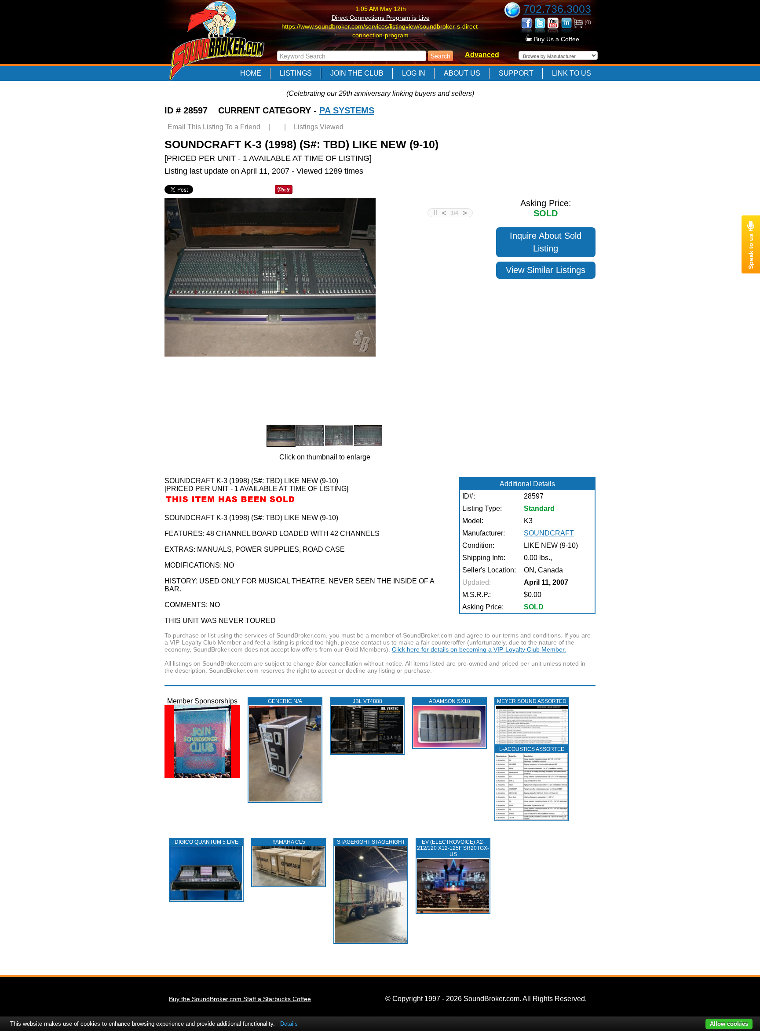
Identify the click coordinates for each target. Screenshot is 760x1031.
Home (250, 73)
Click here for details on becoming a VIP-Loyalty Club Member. (479, 649)
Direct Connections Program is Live (381, 17)
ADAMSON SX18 (449, 701)
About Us (462, 73)
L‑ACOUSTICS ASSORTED (532, 749)
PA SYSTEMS (346, 110)
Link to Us (571, 73)
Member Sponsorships (202, 701)
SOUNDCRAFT (549, 533)
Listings (296, 73)
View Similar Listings (545, 270)
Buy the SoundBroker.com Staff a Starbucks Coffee (240, 998)
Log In (413, 73)
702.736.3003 (557, 9)
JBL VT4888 (367, 701)
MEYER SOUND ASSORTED (531, 701)
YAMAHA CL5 (288, 842)
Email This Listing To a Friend (214, 127)
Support (516, 73)
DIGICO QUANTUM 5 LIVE (206, 842)
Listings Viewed (318, 127)
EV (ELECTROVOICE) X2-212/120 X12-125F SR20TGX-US (453, 848)
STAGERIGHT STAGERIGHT (371, 842)
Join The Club (357, 73)
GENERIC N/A (285, 701)
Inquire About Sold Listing (545, 242)
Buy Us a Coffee (555, 39)
